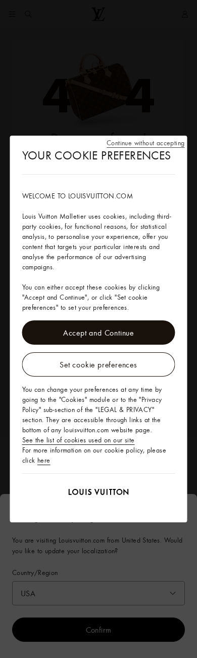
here (44, 460)
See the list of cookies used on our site (78, 439)
